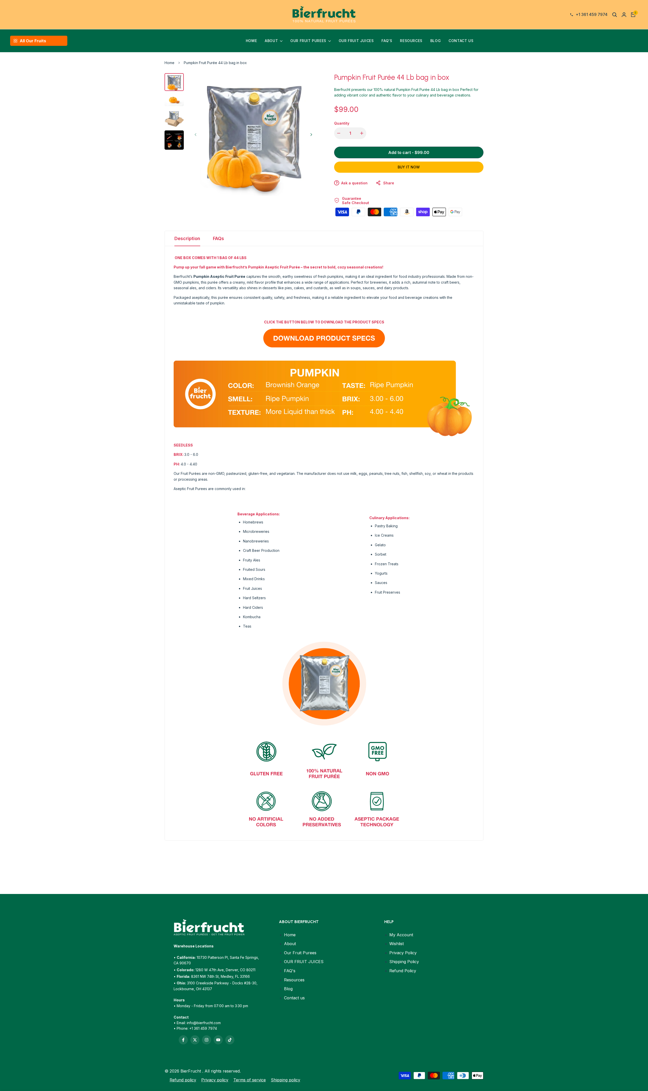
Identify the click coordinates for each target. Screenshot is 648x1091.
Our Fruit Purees (300, 952)
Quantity (341, 123)
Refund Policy (402, 970)
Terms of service (249, 1079)
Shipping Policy (404, 961)
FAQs (218, 238)
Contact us (294, 997)
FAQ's (289, 970)
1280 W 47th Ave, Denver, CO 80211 (225, 970)
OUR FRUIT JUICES (303, 961)
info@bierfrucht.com (204, 1023)
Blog (288, 988)
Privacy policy (214, 1079)
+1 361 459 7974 (203, 1028)
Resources (294, 979)
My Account (401, 934)
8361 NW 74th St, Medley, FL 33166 (220, 976)
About (290, 943)
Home (169, 63)
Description (187, 238)
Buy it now (409, 167)
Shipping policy (285, 1079)
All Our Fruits (33, 40)
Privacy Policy (403, 952)
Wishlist (396, 943)
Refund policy (183, 1079)
